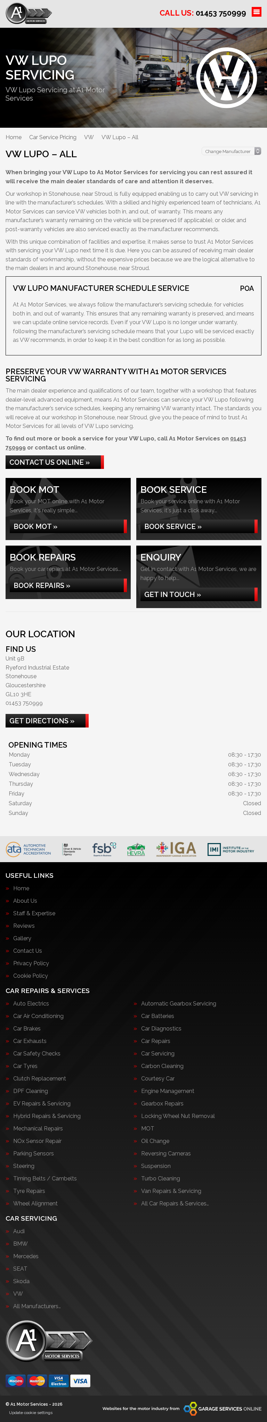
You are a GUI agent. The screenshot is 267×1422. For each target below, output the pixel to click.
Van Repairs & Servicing (171, 1191)
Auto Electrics (31, 1004)
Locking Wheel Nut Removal (178, 1116)
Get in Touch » (172, 594)
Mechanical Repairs (38, 1128)
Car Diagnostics (161, 1029)
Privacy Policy (31, 963)
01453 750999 (203, 12)
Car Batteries (157, 1016)
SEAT (20, 1269)
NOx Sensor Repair (37, 1141)
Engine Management (167, 1091)
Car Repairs (155, 1041)
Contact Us (27, 951)
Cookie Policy (30, 976)
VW (18, 1294)
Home (21, 888)
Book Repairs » (42, 585)
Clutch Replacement (39, 1079)
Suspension (156, 1166)
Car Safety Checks (36, 1054)
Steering (23, 1166)
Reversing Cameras (166, 1153)
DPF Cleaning (30, 1091)
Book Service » (173, 526)
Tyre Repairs (29, 1191)
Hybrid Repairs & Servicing (47, 1116)
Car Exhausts (30, 1041)
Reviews (24, 926)
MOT (147, 1128)
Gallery (22, 938)
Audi (19, 1231)
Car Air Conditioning (38, 1016)
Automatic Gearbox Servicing (178, 1004)
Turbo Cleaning (160, 1178)
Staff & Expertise (34, 913)
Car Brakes (27, 1029)
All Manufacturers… (37, 1306)
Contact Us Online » (49, 462)
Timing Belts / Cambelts (45, 1178)
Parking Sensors (33, 1153)
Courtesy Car (158, 1079)
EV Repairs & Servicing (42, 1104)
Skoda (21, 1281)
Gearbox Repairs (162, 1104)
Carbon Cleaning (162, 1066)
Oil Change (155, 1141)
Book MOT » (35, 526)
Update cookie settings (30, 1412)
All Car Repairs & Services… (175, 1203)
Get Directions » (41, 721)
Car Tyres (25, 1066)
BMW (20, 1244)
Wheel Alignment (35, 1203)
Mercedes (26, 1256)
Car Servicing (158, 1054)
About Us (25, 901)
